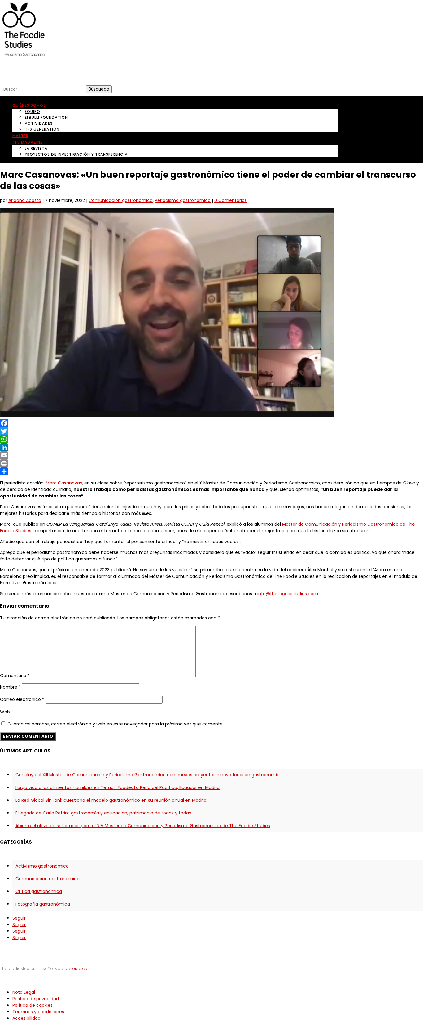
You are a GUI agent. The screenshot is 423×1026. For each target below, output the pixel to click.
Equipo (32, 111)
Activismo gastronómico (42, 866)
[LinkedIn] (211, 447)
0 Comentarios (230, 200)
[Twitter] (211, 431)
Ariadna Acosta (24, 200)
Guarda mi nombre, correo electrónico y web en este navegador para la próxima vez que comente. (115, 724)
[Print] (211, 463)
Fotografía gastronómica (42, 904)
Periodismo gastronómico (183, 200)
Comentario (15, 675)
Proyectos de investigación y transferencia (76, 154)
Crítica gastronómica (38, 891)
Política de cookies (32, 1005)
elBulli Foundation (46, 117)
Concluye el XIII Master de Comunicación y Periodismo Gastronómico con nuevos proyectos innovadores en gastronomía (147, 775)
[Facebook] (211, 423)
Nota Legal (23, 992)
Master (20, 135)
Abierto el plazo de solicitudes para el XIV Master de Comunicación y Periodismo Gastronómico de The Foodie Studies (142, 826)
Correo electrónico (22, 699)
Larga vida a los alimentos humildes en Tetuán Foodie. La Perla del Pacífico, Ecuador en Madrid (117, 787)
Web (5, 712)
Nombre (10, 687)
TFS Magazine (27, 142)
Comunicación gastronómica (121, 200)
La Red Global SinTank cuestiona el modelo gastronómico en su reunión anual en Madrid (111, 800)
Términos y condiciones (38, 1012)
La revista (36, 148)
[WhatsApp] (211, 439)
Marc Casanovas (64, 483)
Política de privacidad (35, 999)
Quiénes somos (29, 105)
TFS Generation (42, 129)
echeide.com (77, 968)
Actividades (39, 123)
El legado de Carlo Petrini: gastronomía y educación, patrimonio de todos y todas (103, 813)
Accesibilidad (26, 1018)
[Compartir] (211, 471)
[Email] (211, 455)
